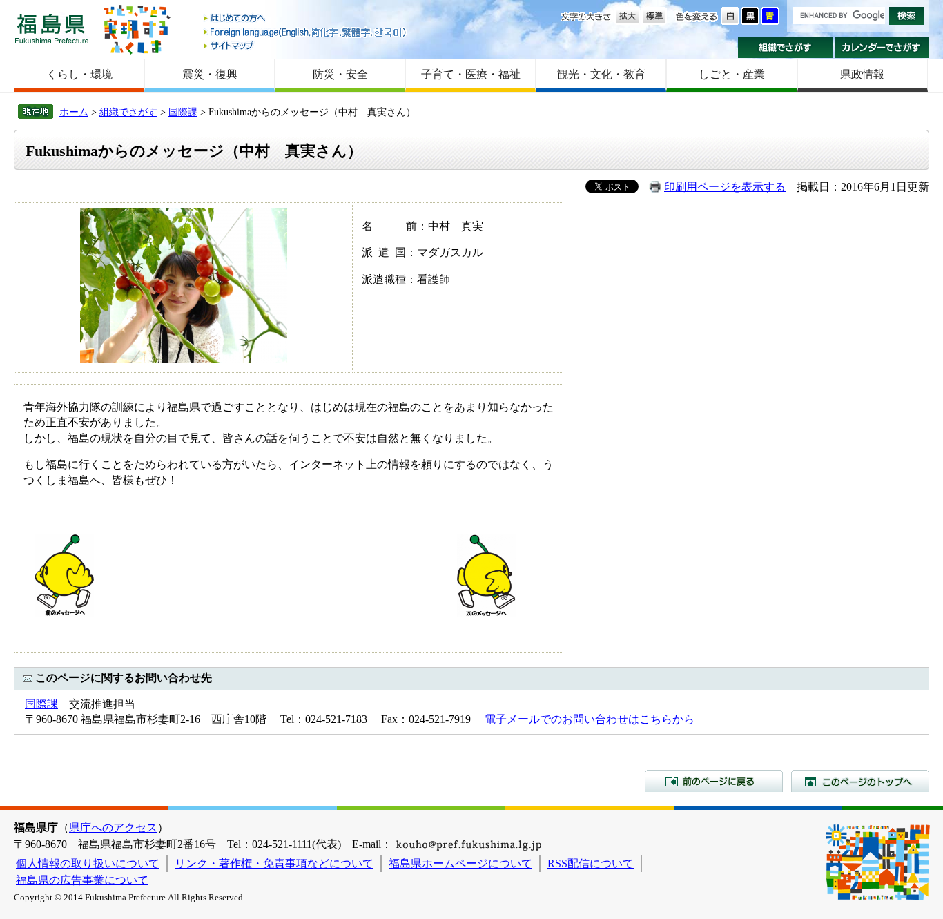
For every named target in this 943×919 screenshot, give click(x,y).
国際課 (182, 111)
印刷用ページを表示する (725, 187)
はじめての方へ (305, 19)
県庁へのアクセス (113, 827)
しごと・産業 (732, 74)
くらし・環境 (79, 74)
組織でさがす (785, 47)
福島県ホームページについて (460, 863)
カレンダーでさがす (882, 47)
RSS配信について (590, 863)
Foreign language (305, 32)
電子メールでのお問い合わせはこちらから (589, 719)
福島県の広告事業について (82, 880)
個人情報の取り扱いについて (87, 863)
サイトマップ (305, 45)
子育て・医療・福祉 (471, 74)
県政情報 (862, 74)
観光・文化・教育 (601, 74)
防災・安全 (340, 74)
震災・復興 (209, 74)
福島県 (52, 28)
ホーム (73, 111)
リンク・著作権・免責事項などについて (274, 863)
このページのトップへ (860, 781)
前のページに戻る (714, 781)
